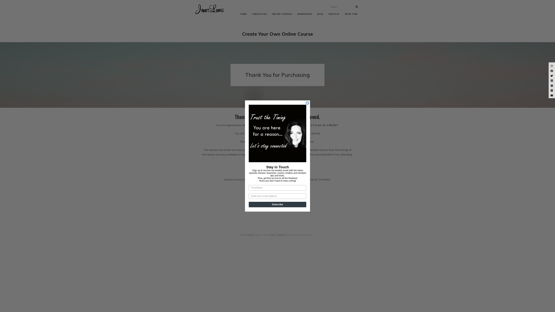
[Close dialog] (307, 103)
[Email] (552, 95)
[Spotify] (552, 85)
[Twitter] (552, 75)
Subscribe (277, 204)
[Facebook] (552, 70)
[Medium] (552, 90)
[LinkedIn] (552, 80)
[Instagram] (552, 65)
